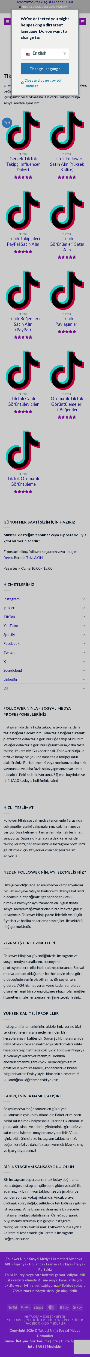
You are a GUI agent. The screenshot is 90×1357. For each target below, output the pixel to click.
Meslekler (54, 1346)
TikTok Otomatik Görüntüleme (23, 481)
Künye (9, 1341)
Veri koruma (39, 1341)
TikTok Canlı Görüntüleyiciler (23, 401)
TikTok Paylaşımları (66, 321)
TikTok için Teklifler (65, 1320)
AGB (41, 1346)
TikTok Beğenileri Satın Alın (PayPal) (23, 324)
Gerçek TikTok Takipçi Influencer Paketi (23, 164)
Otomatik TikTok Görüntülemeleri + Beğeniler (67, 404)
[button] (7, 21)
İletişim (22, 1341)
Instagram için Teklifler (44, 1317)
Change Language (45, 68)
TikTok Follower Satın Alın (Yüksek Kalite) (67, 164)
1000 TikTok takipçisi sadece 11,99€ (45, 2)
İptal (55, 1341)
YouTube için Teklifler (26, 1320)
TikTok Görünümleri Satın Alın (67, 244)
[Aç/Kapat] (84, 598)
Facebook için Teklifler (45, 1323)
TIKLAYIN (34, 557)
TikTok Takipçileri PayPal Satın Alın (23, 241)
